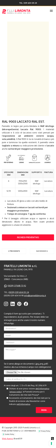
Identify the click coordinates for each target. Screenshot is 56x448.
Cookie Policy (9, 434)
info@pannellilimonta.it (35, 295)
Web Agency (7, 438)
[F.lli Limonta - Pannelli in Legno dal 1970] (22, 11)
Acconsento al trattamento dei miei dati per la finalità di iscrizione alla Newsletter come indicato (29, 401)
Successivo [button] (41, 251)
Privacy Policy (45, 431)
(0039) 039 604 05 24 (18, 292)
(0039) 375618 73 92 (17, 285)
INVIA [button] (44, 410)
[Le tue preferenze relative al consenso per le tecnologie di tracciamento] (51, 443)
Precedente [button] (14, 251)
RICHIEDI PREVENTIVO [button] (28, 237)
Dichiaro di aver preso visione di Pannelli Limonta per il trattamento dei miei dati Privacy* (29, 391)
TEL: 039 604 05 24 (28, 3)
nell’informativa (23, 404)
